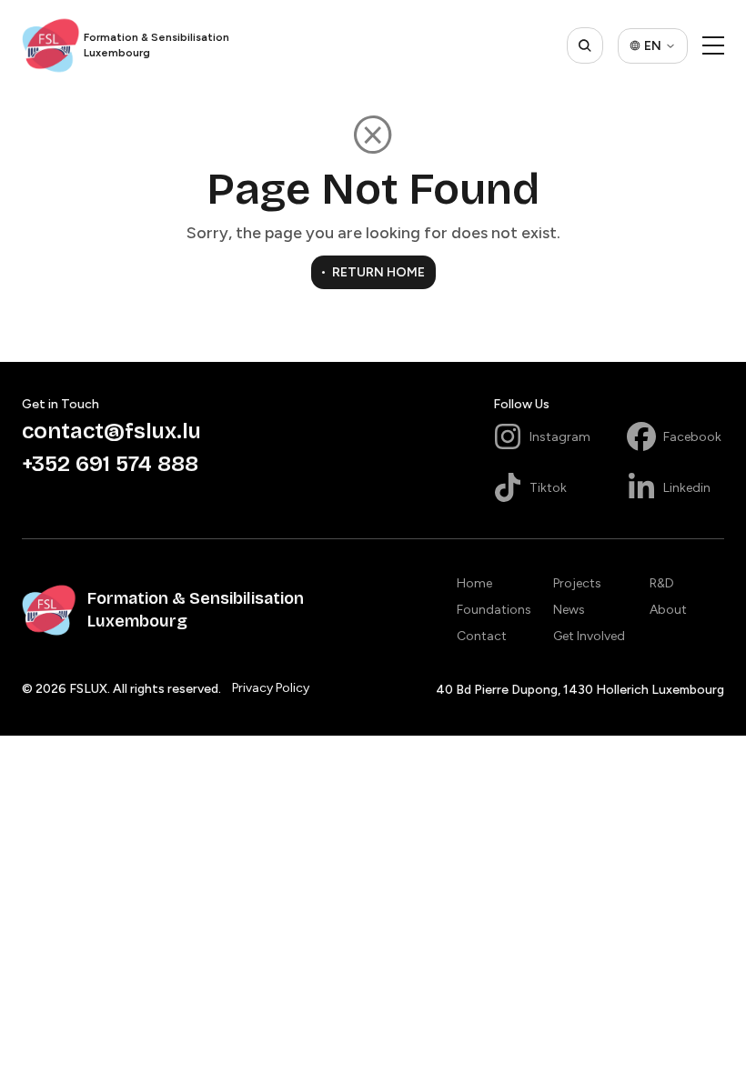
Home (474, 583)
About (668, 609)
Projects (577, 583)
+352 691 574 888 (110, 463)
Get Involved (589, 636)
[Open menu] (713, 45)
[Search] (585, 45)
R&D (662, 583)
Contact (482, 636)
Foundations (494, 609)
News (569, 609)
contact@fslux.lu (111, 431)
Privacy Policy (270, 688)
